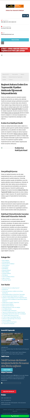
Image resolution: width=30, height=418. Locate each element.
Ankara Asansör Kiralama (8, 305)
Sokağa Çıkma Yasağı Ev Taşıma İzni (10, 302)
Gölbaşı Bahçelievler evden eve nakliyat (11, 307)
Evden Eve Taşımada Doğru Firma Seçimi (11, 318)
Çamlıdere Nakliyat (6, 273)
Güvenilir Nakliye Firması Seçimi (9, 322)
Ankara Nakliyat (5, 265)
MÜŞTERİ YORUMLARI (8, 391)
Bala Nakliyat (5, 268)
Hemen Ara (16, 416)
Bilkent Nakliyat (5, 271)
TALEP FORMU (6, 369)
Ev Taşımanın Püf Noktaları (8, 323)
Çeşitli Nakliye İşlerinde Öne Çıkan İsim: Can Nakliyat (14, 313)
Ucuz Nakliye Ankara (7, 309)
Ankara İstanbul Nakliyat (7, 304)
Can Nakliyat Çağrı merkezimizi (9, 310)
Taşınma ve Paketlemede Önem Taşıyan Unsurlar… (13, 312)
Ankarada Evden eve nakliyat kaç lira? (10, 288)
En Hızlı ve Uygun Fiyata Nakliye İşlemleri (11, 317)
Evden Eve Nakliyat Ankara (8, 276)
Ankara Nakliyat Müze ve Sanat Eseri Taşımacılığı (13, 294)
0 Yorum (11, 79)
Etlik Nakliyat (5, 275)
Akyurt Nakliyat (5, 260)
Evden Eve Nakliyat (6, 320)
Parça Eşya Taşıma (6, 280)
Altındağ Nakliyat (6, 262)
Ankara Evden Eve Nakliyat (8, 263)
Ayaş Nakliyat (5, 267)
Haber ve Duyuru (6, 278)
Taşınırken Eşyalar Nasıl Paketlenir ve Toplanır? (13, 296)
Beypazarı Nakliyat (6, 270)
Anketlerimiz (5, 289)
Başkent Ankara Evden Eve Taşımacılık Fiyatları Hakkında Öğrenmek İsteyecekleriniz (14, 89)
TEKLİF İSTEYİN (15, 39)
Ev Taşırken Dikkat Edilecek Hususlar (10, 315)
